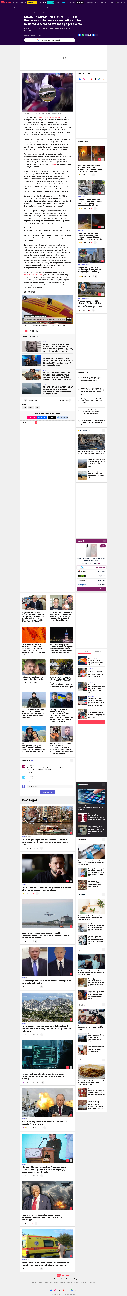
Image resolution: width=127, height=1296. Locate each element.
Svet (37, 12)
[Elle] (46, 1282)
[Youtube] (91, 79)
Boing (54, 164)
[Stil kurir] (51, 1282)
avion (24, 407)
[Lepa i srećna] (62, 1282)
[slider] (28, 322)
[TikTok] (95, 79)
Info (32, 12)
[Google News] (99, 79)
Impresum (43, 1286)
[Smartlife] (69, 1282)
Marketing (37, 1286)
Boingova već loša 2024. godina (48, 117)
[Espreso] (40, 1282)
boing (37, 407)
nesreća (30, 407)
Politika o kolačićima (72, 1286)
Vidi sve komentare (47, 792)
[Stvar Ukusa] (92, 1282)
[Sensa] (76, 1282)
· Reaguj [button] (82, 174)
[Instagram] (84, 79)
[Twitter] (88, 79)
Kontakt (49, 1286)
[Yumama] (84, 1282)
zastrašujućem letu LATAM (33, 275)
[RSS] (103, 79)
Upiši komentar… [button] (33, 786)
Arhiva (80, 1286)
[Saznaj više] (103, 430)
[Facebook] (80, 79)
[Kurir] (34, 1282)
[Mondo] (6, 2)
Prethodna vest (32, 400)
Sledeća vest (63, 400)
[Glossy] (56, 1282)
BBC (26, 331)
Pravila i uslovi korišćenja (58, 1286)
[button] (73, 35)
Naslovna (26, 12)
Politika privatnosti (88, 1286)
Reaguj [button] (26, 422)
